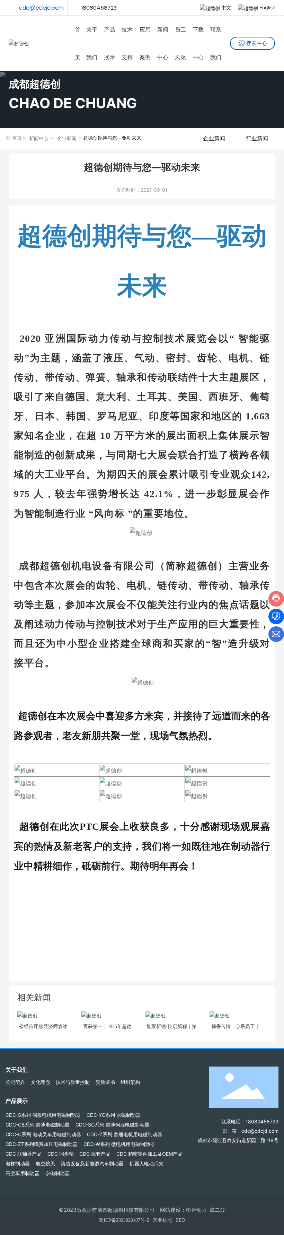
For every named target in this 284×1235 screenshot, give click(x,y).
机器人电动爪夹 (146, 1163)
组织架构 (130, 1082)
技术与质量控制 (73, 1082)
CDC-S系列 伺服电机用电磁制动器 (43, 1115)
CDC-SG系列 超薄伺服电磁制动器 (112, 1125)
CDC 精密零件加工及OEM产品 (149, 1154)
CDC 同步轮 (60, 1154)
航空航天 (45, 1163)
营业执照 (162, 1220)
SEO (180, 1220)
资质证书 (105, 1082)
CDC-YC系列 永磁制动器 (114, 1115)
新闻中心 (38, 138)
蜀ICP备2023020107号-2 (124, 1220)
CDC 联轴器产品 (24, 1154)
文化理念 (40, 1082)
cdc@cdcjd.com (41, 8)
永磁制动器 (57, 1173)
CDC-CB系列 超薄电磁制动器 (38, 1125)
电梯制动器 (18, 1163)
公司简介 (15, 1082)
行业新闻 (257, 138)
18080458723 (99, 8)
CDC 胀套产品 (94, 1154)
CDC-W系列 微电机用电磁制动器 (119, 1144)
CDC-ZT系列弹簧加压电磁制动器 (42, 1144)
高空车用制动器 (22, 1173)
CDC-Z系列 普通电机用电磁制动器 (124, 1134)
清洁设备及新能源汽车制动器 (92, 1163)
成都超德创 (35, 84)
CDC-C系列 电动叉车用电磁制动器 (43, 1134)
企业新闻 (67, 138)
